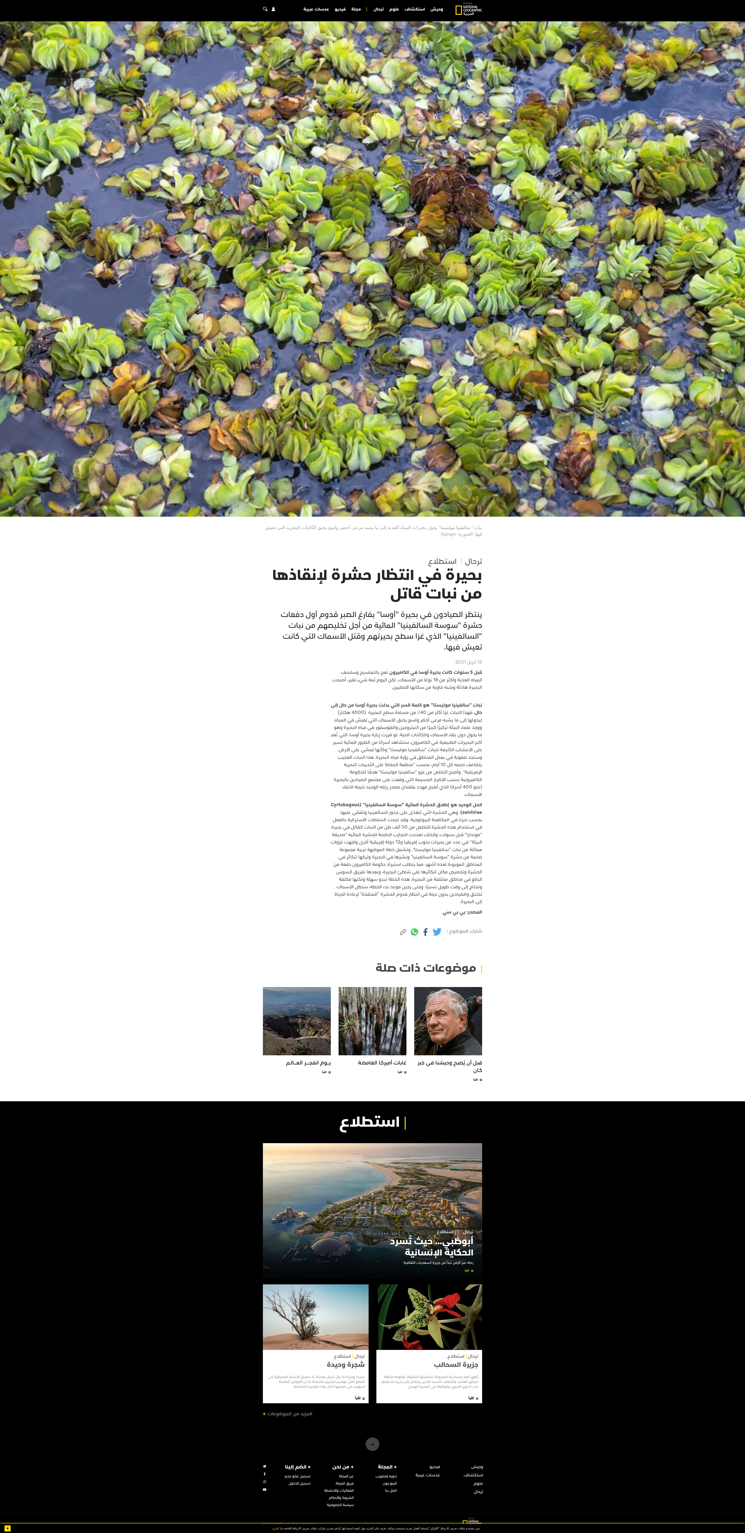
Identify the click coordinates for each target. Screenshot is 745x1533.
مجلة (356, 9)
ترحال (379, 9)
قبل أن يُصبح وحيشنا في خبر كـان (450, 1066)
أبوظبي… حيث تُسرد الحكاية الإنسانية (431, 1247)
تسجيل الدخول (300, 1483)
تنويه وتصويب (386, 1476)
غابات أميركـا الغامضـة (382, 1063)
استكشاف (415, 9)
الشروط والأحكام (341, 1497)
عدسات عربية (316, 9)
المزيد (275, 1528)
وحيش (437, 9)
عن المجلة (346, 1476)
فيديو (340, 9)
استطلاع (442, 561)
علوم (394, 9)
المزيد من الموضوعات (289, 1414)
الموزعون (390, 1483)
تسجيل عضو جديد (297, 1476)
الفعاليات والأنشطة (339, 1490)
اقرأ (475, 1080)
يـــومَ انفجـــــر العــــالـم (308, 1063)
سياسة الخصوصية (340, 1505)
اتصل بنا (391, 1490)
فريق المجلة (345, 1483)
